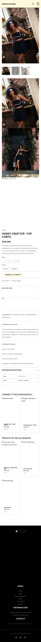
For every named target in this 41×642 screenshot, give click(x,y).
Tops (4, 230)
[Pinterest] (25, 637)
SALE (20, 598)
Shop (20, 593)
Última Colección (20, 596)
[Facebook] (16, 637)
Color (4, 265)
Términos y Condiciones (20, 615)
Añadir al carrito (13, 275)
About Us (20, 601)
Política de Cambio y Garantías (20, 612)
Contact (20, 604)
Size (3, 257)
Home (20, 591)
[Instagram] (20, 637)
